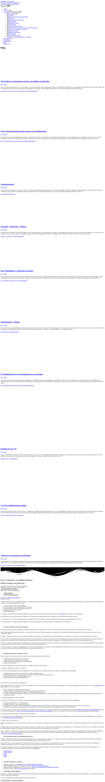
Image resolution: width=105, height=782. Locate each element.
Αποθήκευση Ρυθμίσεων (17, 780)
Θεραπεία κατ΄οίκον (14, 23)
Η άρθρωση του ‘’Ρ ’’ (9, 449)
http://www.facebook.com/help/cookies (12, 733)
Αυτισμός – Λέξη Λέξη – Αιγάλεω (14, 226)
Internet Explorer (8, 751)
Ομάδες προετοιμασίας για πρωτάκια (18, 29)
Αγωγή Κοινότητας (13, 13)
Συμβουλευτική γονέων (14, 32)
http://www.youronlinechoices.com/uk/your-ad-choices (45, 767)
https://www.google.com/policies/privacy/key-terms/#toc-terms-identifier (34, 711)
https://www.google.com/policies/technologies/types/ (88, 709)
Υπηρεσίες (6, 12)
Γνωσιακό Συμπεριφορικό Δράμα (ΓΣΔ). (19, 17)
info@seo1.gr (63, 613)
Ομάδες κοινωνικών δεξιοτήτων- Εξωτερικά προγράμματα (23, 27)
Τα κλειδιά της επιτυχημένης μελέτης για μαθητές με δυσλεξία (25, 81)
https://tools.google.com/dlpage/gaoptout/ (13, 717)
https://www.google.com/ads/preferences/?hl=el (31, 764)
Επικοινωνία (7, 44)
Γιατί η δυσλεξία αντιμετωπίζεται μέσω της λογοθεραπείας (24, 131)
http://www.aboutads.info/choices (40, 765)
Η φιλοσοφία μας (8, 38)
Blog (5, 42)
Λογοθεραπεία (12, 24)
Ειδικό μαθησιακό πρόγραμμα (16, 20)
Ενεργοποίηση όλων (5, 780)
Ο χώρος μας (7, 39)
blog (2, 84)
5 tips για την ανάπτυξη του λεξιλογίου (16, 555)
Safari (5, 753)
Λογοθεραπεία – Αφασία (10, 322)
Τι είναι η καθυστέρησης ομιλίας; (14, 505)
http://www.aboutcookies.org (21, 768)
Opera (5, 756)
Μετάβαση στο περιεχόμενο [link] (7, 1)
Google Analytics (98, 685)
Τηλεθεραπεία (12, 33)
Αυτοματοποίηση (7, 184)
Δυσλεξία (11, 18)
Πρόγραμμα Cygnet (14, 30)
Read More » (19, 91)
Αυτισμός (11, 15)
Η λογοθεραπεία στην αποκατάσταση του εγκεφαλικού (22, 374)
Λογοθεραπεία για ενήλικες (15, 26)
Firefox (5, 755)
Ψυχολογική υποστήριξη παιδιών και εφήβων (20, 37)
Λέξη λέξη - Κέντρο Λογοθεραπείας (9, 4)
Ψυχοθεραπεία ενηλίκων (15, 35)
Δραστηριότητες (8, 41)
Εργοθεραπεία (12, 21)
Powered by (10, 597)
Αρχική (5, 9)
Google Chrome (8, 752)
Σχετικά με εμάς (8, 10)
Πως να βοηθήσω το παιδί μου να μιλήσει (17, 271)
